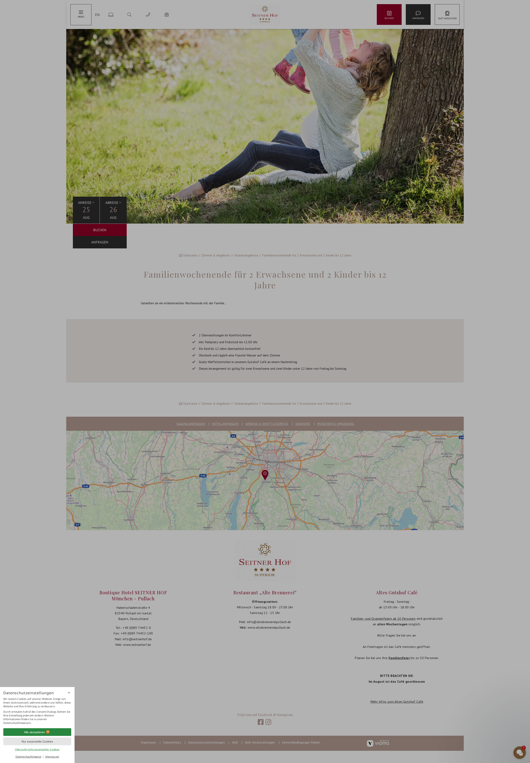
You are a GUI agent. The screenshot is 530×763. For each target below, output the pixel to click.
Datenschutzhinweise (28, 756)
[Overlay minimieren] (69, 692)
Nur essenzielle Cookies (37, 741)
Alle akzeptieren (34, 732)
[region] (37, 711)
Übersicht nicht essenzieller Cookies (37, 749)
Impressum (52, 756)
